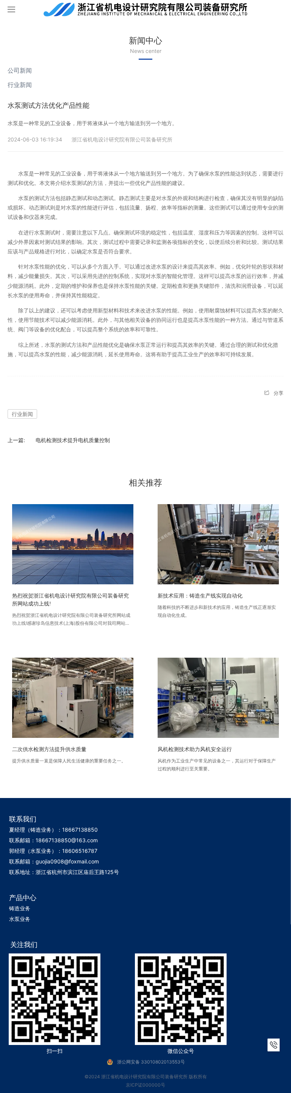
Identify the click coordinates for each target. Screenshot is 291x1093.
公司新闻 (20, 70)
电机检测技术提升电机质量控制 (73, 440)
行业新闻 (20, 85)
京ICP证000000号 (145, 1085)
